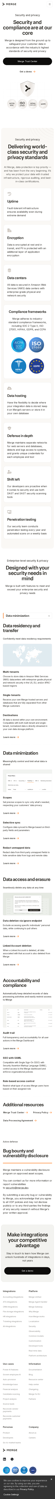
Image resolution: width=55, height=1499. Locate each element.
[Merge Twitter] (12, 1459)
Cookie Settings (11, 1494)
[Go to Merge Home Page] (9, 4)
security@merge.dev (17, 1187)
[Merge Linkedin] (4, 1459)
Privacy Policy (27, 1489)
